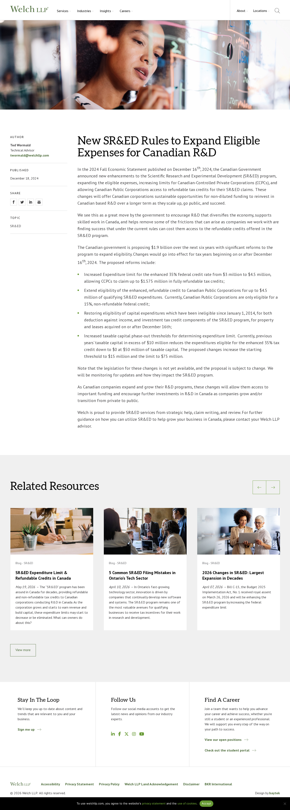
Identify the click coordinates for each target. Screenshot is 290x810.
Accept (206, 803)
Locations (260, 11)
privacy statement (154, 803)
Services (62, 11)
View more (23, 650)
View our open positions (223, 739)
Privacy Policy (109, 784)
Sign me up (26, 729)
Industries (84, 11)
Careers (125, 11)
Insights (105, 11)
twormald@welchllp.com (29, 155)
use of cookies (187, 803)
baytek (274, 793)
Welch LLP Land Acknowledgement (151, 784)
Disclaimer (191, 784)
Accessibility (50, 784)
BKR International (218, 784)
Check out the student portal (227, 750)
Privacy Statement (79, 784)
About (241, 11)
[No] (285, 803)
